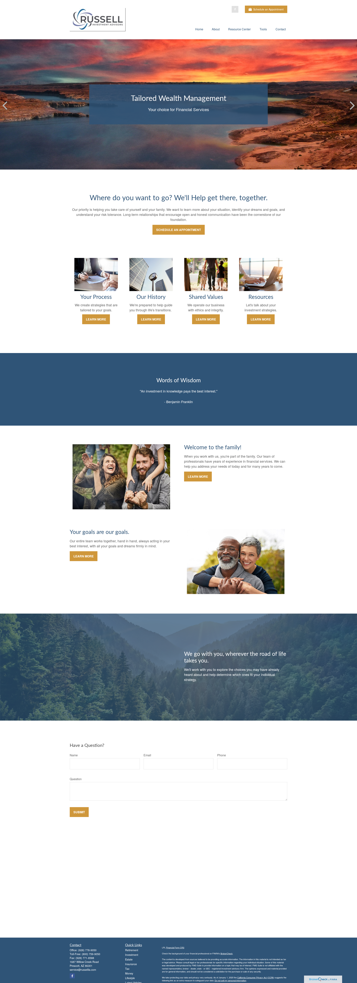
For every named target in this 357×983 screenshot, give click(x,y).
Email (147, 755)
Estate (129, 959)
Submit (79, 812)
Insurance (131, 964)
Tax (127, 969)
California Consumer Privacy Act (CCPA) (255, 977)
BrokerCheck (227, 953)
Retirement (131, 950)
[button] (199, 29)
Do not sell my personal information (230, 980)
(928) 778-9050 (87, 950)
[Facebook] (235, 9)
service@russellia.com (83, 969)
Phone (221, 755)
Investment (131, 955)
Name (74, 755)
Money (129, 973)
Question (76, 779)
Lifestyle (130, 978)
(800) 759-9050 (91, 954)
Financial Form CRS (175, 947)
